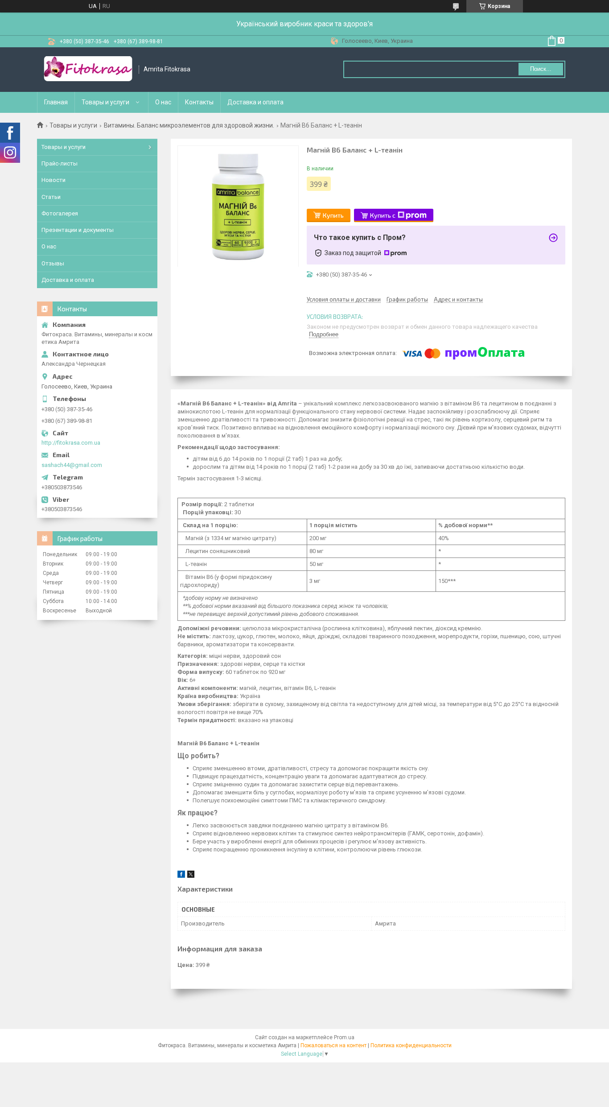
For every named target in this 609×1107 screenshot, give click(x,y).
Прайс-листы (59, 163)
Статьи (51, 197)
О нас (163, 102)
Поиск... (540, 69)
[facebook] (181, 875)
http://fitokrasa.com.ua (70, 442)
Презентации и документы (77, 230)
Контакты (199, 102)
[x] (190, 875)
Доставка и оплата (255, 102)
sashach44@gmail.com (71, 465)
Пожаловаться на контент (333, 1045)
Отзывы (52, 263)
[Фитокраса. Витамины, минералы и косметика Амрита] (88, 69)
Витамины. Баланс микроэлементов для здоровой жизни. (189, 125)
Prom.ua (344, 1037)
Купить (333, 215)
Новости (53, 180)
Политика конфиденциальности (411, 1045)
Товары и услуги (105, 102)
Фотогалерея (59, 213)
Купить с (382, 215)
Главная (56, 102)
